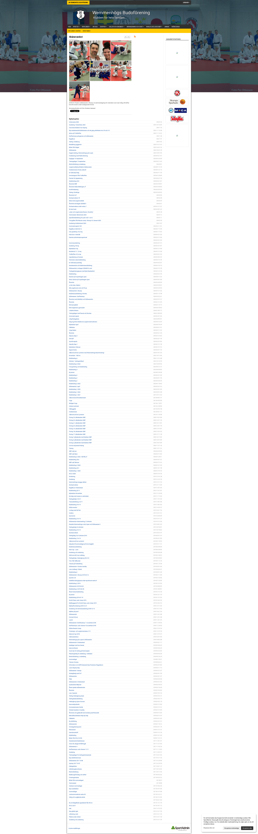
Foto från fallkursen (74, 561)
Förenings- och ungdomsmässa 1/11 (80, 631)
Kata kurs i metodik (74, 234)
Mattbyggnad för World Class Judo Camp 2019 (82, 603)
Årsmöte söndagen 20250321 (77, 203)
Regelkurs (72, 139)
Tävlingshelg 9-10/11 (75, 499)
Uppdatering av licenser (76, 257)
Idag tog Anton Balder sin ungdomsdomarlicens (83, 322)
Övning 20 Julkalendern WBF (77, 426)
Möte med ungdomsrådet (76, 201)
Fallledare (72, 327)
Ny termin (71, 372)
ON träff (71, 338)
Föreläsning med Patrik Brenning (78, 156)
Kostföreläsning (73, 189)
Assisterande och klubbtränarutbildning (80, 265)
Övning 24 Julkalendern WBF (77, 417)
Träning (71, 448)
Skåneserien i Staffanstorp (77, 296)
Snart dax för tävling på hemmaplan (79, 651)
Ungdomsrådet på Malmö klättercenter (80, 167)
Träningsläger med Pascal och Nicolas (80, 313)
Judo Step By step (74, 668)
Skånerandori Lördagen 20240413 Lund (80, 268)
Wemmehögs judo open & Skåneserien (80, 639)
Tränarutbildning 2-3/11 (76, 502)
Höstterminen (73, 412)
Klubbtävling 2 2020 (74, 465)
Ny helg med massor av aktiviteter (79, 496)
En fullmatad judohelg (75, 262)
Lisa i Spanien (73, 693)
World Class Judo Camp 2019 (77, 600)
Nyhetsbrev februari (74, 347)
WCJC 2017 (72, 805)
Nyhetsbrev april (73, 324)
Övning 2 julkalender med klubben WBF (80, 442)
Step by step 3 (73, 336)
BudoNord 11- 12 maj (75, 251)
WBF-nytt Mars (73, 454)
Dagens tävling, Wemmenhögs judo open (81, 153)
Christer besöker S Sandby (76, 710)
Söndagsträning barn (75, 727)
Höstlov (71, 513)
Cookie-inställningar (74, 828)
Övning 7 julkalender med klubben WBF (80, 437)
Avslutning (72, 476)
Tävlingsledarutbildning (76, 698)
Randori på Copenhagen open (77, 276)
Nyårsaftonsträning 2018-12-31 (78, 606)
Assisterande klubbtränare (76, 741)
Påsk (70, 679)
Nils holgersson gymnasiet (77, 307)
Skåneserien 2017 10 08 (76, 760)
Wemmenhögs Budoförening (79, 2)
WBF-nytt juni (73, 451)
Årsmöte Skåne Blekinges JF (77, 186)
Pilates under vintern (75, 817)
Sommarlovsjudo (74, 316)
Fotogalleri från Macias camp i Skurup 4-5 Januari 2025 (85, 220)
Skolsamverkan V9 (74, 198)
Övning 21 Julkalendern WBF (77, 423)
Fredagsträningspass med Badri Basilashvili (82, 271)
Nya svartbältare (73, 788)
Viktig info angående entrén (77, 797)
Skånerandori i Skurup (75, 291)
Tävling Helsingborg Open (76, 696)
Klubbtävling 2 (73, 381)
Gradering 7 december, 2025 (77, 125)
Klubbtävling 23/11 (74, 490)
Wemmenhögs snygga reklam (77, 482)
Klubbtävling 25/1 (74, 468)
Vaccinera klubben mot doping (78, 127)
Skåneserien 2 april (74, 386)
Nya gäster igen (73, 811)
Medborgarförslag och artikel (77, 774)
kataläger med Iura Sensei (76, 645)
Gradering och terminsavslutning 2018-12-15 (82, 608)
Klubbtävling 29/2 (74, 459)
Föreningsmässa (74, 777)
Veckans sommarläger (75, 786)
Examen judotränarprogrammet (78, 237)
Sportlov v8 (72, 578)
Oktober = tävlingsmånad (76, 361)
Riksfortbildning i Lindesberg (77, 656)
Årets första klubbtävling (76, 592)
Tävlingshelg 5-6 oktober (76, 527)
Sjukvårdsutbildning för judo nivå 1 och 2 (81, 217)
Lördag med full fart (75, 510)
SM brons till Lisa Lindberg (77, 555)
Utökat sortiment (74, 406)
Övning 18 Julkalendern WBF (77, 431)
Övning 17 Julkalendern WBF (77, 434)
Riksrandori (72, 729)
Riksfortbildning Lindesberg (77, 164)
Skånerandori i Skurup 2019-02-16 (79, 575)
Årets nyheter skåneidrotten (77, 687)
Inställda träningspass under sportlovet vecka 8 (83, 580)
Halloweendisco (74, 637)
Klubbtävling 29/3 (74, 181)
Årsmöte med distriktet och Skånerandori (81, 299)
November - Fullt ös (74, 355)
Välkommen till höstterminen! (77, 397)
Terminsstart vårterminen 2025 (77, 215)
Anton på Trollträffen (75, 133)
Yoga (70, 400)
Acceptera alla (247, 828)
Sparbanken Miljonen (75, 684)
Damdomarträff (73, 732)
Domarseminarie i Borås (76, 707)
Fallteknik (72, 718)
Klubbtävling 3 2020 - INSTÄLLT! (78, 457)
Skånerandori (76, 37)
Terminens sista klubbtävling (77, 260)
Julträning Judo (73, 814)
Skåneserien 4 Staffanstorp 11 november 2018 (82, 623)
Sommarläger (73, 659)
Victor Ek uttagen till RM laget (77, 743)
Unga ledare (72, 330)
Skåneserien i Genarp (75, 670)
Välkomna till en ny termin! (76, 414)
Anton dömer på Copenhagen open (79, 279)
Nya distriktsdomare (75, 758)
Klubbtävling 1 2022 (74, 389)
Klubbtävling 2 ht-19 (75, 518)
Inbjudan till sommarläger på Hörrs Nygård (81, 544)
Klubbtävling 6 (73, 358)
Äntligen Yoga (73, 403)
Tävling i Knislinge (74, 192)
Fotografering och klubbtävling (78, 367)
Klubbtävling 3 (73, 375)
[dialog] (229, 823)
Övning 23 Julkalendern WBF (77, 420)
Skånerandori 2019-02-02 (76, 586)
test (70, 808)
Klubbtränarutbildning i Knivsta (78, 293)
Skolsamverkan (73, 485)
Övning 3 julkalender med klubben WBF (80, 440)
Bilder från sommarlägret (76, 780)
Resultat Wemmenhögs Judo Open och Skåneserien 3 (84, 524)
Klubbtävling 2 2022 (74, 383)
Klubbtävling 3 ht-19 (75, 504)
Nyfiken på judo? (74, 611)
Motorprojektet (73, 305)
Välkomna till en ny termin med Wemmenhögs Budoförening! (86, 352)
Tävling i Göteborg (74, 141)
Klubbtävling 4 (73, 369)
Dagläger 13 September (76, 158)
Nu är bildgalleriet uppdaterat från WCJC (80, 803)
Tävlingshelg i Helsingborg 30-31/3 (79, 558)
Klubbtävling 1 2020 (74, 471)
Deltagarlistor (73, 766)
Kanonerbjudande (74, 704)
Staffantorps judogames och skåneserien (81, 136)
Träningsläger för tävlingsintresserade (80, 755)
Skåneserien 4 (73, 746)
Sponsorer (72, 516)
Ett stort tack (72, 209)
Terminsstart (72, 783)
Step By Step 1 (73, 344)
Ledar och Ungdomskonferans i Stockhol (81, 212)
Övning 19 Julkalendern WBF (77, 428)
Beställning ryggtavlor (75, 144)
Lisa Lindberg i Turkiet (75, 569)
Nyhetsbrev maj (73, 248)
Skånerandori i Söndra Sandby (78, 566)
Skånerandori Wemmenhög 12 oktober (80, 521)
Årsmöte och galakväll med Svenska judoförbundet (84, 713)
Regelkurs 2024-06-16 (75, 229)
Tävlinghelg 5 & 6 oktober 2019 (78, 535)
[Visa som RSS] (135, 37)
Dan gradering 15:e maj (75, 231)
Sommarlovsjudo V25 (75, 226)
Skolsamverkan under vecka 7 (77, 206)
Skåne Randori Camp (75, 628)
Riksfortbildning (73, 772)
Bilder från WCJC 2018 (75, 738)
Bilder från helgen (74, 147)
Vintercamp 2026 (74, 122)
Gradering (72, 479)
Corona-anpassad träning (76, 445)
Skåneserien (72, 150)
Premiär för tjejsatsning (75, 178)
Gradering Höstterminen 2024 (77, 223)
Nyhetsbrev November (75, 493)
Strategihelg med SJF (75, 673)
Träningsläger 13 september (77, 161)
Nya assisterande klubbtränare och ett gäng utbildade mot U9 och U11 (89, 130)
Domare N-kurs (73, 617)
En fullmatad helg (74, 172)
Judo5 (71, 620)
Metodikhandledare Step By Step (78, 715)
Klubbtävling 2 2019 (74, 583)
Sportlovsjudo (73, 341)
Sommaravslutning (74, 243)
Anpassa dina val (209, 828)
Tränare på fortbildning (75, 563)
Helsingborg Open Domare (77, 701)
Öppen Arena (73, 350)
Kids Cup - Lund (73, 549)
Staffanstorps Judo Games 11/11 (79, 749)
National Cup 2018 (74, 634)
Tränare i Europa (73, 662)
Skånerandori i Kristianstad (77, 642)
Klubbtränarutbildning (75, 547)
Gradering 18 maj (74, 246)
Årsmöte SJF (73, 195)
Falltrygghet (72, 409)
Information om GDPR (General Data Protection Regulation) (86, 665)
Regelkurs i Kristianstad (76, 487)
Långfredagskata (74, 319)
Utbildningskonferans (75, 769)
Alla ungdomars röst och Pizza (78, 288)
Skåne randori (73, 507)
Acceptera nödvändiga (231, 828)
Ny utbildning (73, 721)
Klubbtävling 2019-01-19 (76, 597)
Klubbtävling (72, 274)
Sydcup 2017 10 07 (74, 763)
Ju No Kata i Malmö (74, 285)
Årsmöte (71, 282)
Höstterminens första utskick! (77, 170)
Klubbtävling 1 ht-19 (75, 538)
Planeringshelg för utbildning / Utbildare (80, 653)
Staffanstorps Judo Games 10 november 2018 (82, 625)
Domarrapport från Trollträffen (78, 175)
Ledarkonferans (73, 310)
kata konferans (73, 648)
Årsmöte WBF (73, 184)
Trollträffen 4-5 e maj (75, 254)
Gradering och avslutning (76, 552)
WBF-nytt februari (74, 462)
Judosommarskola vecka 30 (77, 794)
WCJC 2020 (72, 473)
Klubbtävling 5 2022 (74, 364)
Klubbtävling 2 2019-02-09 (76, 589)
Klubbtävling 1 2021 (74, 395)
